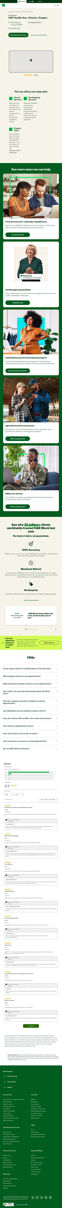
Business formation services (11, 1141)
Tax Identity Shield (8, 1115)
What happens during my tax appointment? (22, 676)
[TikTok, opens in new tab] (33, 1197)
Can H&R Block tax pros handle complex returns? (24, 711)
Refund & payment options (38, 1111)
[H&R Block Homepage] (21, 1)
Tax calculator (35, 1104)
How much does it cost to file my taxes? (20, 733)
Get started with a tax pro (18, 35)
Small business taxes (9, 1134)
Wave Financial (7, 1144)
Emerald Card (7, 1160)
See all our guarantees (31, 600)
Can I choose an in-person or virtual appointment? (25, 741)
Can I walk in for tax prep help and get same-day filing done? (26, 692)
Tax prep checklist (36, 1106)
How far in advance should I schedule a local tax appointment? (24, 702)
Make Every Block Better (38, 1157)
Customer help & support (10, 1179)
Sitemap (5, 1188)
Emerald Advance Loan (9, 1164)
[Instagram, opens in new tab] (41, 1197)
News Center (34, 1167)
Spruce (5, 1157)
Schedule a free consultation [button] (17, 371)
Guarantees (34, 1174)
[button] (54, 5)
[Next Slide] (56, 629)
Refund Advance (8, 1167)
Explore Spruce (49, 643)
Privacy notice (35, 1132)
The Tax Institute (35, 1172)
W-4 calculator (35, 1118)
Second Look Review (9, 1111)
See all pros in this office (39, 35)
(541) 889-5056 (15, 28)
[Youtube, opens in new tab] (46, 1197)
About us (33, 1155)
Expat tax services (8, 1120)
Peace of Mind (7, 1113)
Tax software (6, 1108)
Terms (32, 1129)
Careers (33, 1160)
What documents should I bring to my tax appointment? (27, 684)
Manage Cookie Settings (38, 1134)
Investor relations (36, 1169)
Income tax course (36, 1164)
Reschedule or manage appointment (13, 1099)
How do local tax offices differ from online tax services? (27, 718)
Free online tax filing (9, 1106)
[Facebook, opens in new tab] (37, 1197)
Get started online (18, 235)
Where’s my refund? (36, 1115)
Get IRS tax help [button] (17, 303)
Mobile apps (34, 1101)
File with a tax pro (8, 1104)
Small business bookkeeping (11, 1136)
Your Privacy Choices (20, 1204)
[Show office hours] (41, 22)
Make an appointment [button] (17, 439)
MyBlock (33, 1099)
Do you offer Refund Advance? (16, 748)
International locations (9, 1186)
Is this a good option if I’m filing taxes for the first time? (27, 668)
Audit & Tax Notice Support (11, 1118)
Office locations (7, 1183)
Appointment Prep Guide (38, 1108)
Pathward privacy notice (38, 1136)
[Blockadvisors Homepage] (31, 1)
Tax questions (7, 1181)
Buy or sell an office (36, 1162)
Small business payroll (9, 1139)
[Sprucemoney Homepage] (40, 1)
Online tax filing (7, 1101)
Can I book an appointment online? (18, 726)
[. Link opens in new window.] (8, 1204)
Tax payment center (36, 1113)
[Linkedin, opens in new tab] (50, 1197)
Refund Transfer (7, 1162)
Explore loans (7, 1155)
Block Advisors (7, 1132)
